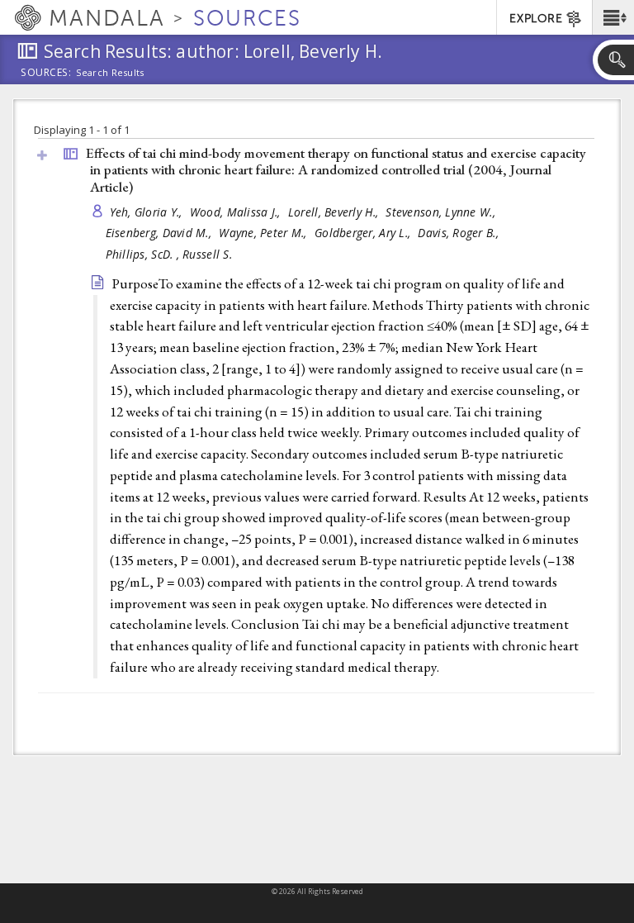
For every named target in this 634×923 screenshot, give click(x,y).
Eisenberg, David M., (160, 232)
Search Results (110, 73)
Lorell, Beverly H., (335, 212)
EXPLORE (535, 18)
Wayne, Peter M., (264, 232)
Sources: (46, 73)
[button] (613, 17)
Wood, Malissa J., (237, 212)
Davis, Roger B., (460, 232)
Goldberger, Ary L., (364, 232)
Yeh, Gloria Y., (148, 212)
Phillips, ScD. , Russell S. (169, 254)
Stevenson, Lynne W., (442, 212)
